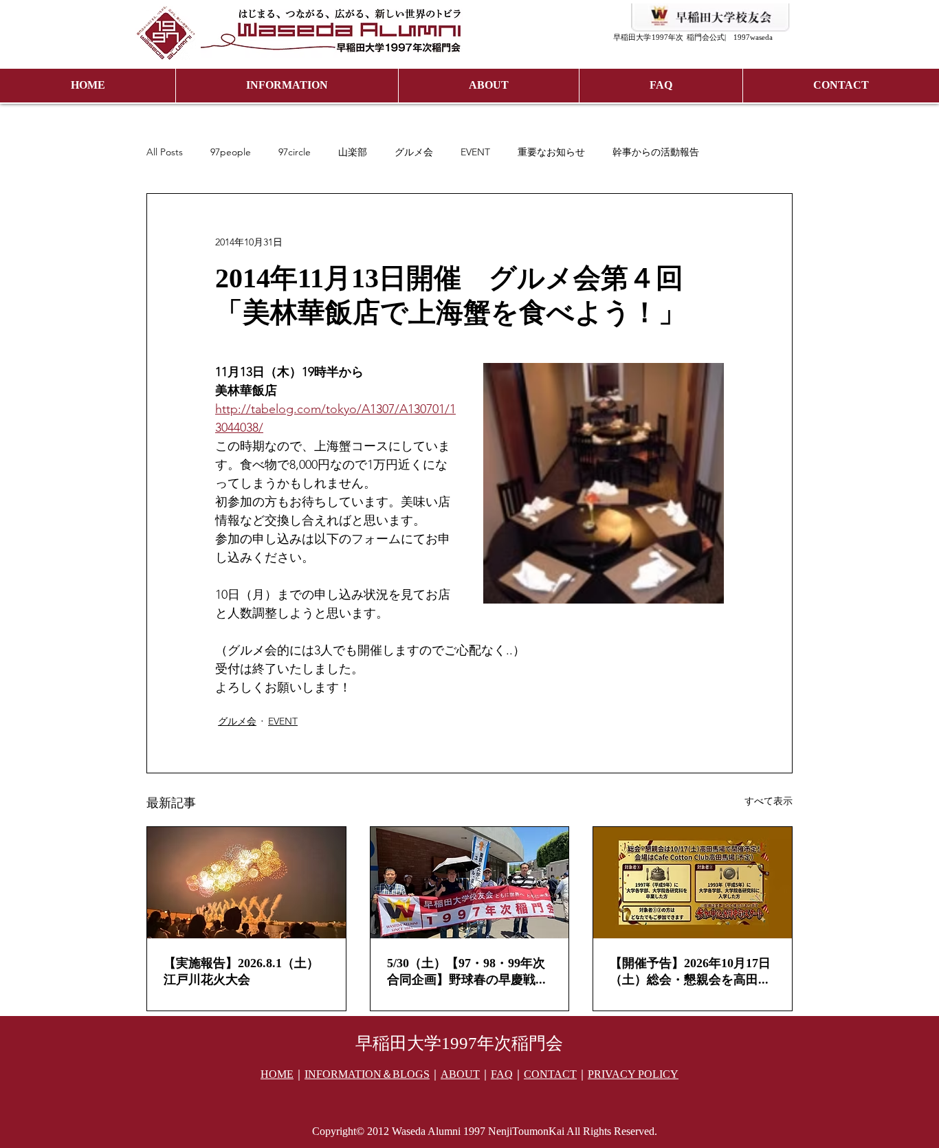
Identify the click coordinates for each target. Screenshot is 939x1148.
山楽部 (352, 152)
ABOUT (460, 1075)
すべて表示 (768, 801)
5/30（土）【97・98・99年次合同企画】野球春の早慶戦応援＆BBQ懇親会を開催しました (468, 972)
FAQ (502, 1075)
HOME (277, 1075)
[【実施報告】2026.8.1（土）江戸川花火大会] (246, 882)
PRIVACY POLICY (633, 1075)
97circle (294, 152)
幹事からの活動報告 (655, 152)
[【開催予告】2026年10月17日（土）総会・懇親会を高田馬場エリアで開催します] (692, 882)
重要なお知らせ (551, 152)
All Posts (164, 152)
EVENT (475, 152)
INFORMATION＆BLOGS (367, 1075)
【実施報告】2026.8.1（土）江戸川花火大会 (241, 971)
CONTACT (550, 1075)
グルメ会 (414, 152)
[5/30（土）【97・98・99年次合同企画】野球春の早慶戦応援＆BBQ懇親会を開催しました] (470, 882)
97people (230, 152)
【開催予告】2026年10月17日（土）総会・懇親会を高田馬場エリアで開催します (690, 972)
